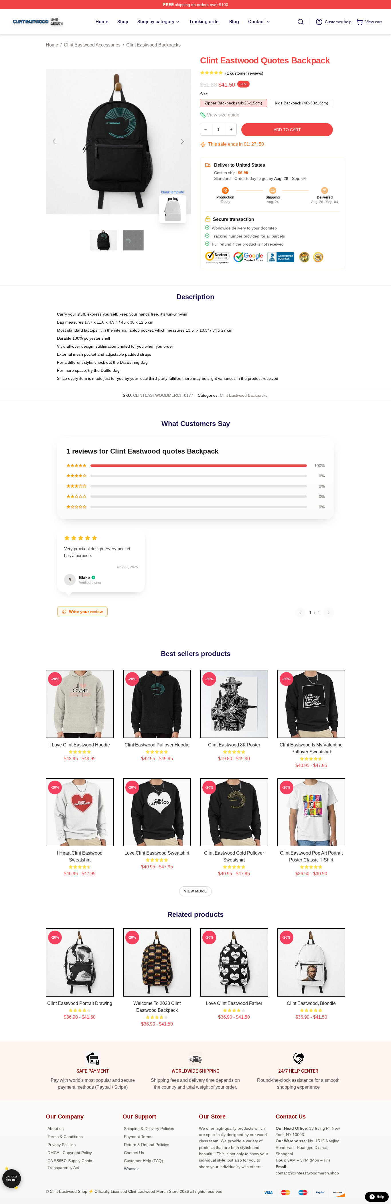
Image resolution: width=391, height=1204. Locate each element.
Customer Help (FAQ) (143, 1160)
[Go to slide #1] (103, 240)
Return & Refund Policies (146, 1144)
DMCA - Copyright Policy (70, 1152)
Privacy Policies (62, 1144)
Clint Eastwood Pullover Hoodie (157, 744)
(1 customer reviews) (244, 73)
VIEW (80, 732)
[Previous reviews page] (300, 613)
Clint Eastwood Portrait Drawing (79, 1003)
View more (195, 891)
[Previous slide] (55, 141)
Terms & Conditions (65, 1136)
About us (56, 1128)
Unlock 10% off (11, 1179)
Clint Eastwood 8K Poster (234, 744)
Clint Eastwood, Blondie (311, 1003)
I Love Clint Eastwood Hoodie (80, 744)
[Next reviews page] (328, 613)
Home (52, 44)
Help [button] (380, 1197)
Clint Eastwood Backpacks (153, 44)
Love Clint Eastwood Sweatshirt (157, 853)
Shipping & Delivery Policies (149, 1128)
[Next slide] (182, 141)
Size (204, 94)
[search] (300, 22)
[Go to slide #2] (133, 240)
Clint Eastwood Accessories (92, 44)
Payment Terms (138, 1136)
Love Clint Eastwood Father (234, 1003)
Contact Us (134, 1152)
